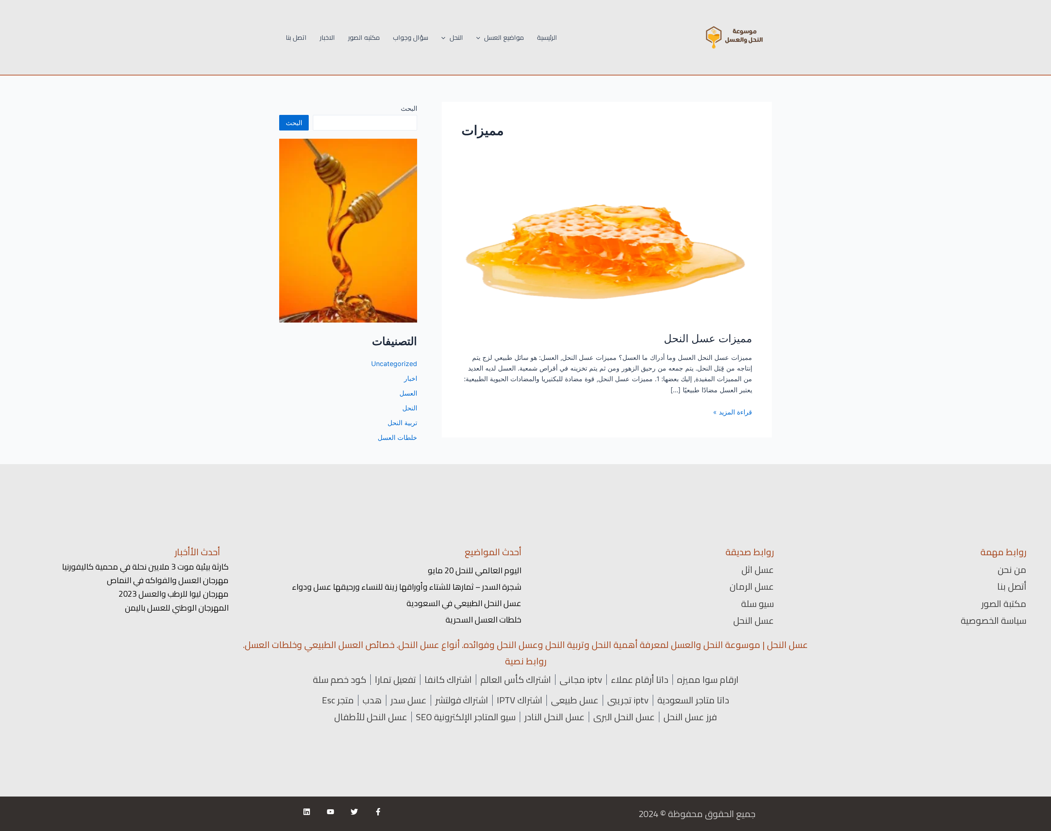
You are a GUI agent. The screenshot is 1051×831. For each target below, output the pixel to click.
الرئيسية (547, 37)
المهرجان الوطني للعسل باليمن (177, 607)
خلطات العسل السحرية (483, 619)
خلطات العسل (397, 437)
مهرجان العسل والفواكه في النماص (168, 580)
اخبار (410, 378)
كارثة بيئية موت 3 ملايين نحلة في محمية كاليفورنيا (145, 566)
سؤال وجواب (410, 37)
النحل (456, 37)
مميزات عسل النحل (708, 338)
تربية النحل (402, 423)
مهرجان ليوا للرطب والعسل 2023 (174, 593)
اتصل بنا (296, 37)
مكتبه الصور (364, 37)
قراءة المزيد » (732, 412)
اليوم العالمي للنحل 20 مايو (474, 570)
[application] (480, 37)
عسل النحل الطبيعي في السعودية (463, 603)
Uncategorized (394, 363)
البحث (409, 108)
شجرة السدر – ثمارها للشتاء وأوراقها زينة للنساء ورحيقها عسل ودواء (406, 586)
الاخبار (327, 37)
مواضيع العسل (504, 37)
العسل (408, 393)
